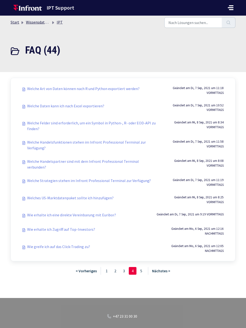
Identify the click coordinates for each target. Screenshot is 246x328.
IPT (60, 22)
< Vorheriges (86, 270)
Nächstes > (161, 270)
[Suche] (228, 22)
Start (15, 22)
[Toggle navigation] (230, 7)
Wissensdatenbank (41, 22)
